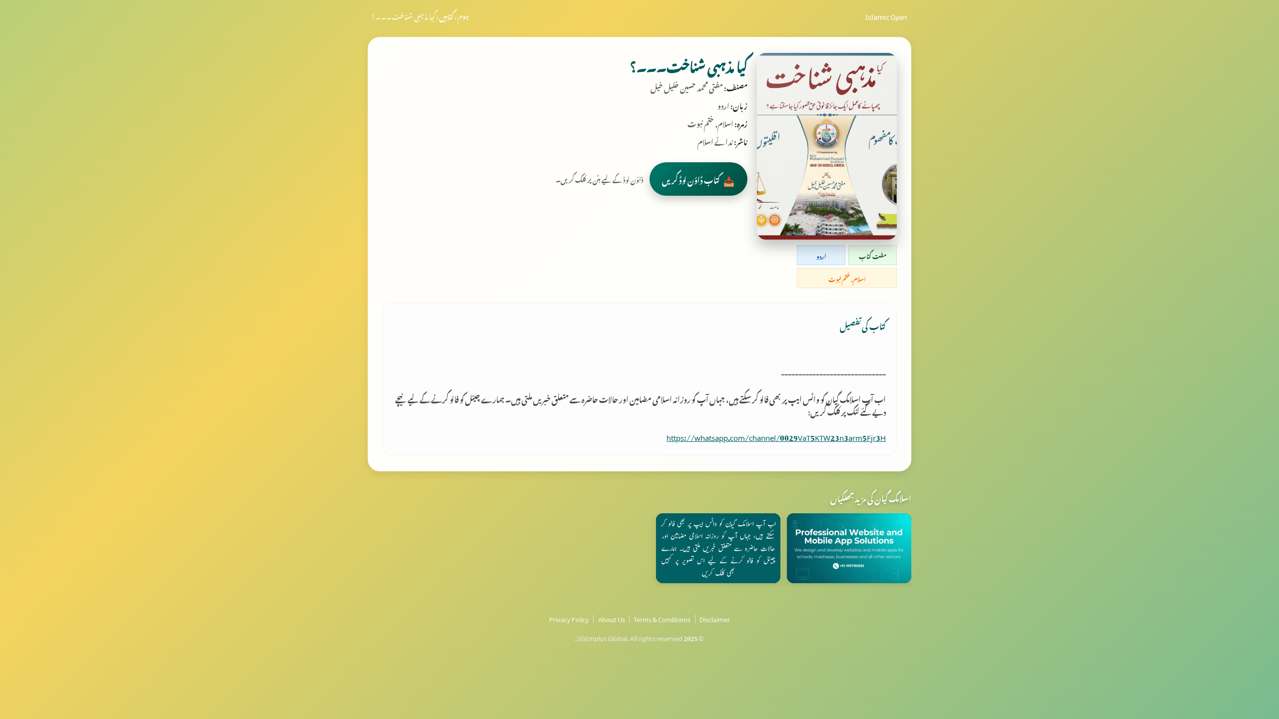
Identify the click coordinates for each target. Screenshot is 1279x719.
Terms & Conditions (662, 618)
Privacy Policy (569, 618)
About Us (611, 618)
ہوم (463, 15)
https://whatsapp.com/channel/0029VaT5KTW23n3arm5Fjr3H (776, 435)
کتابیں (446, 15)
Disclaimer (714, 618)
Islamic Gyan (886, 15)
